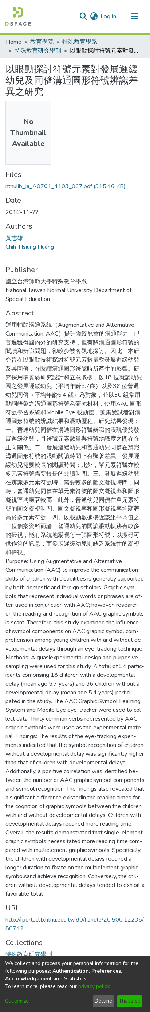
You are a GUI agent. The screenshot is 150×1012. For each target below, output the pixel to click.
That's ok (129, 1000)
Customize (17, 1000)
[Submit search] (83, 16)
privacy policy (93, 986)
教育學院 (42, 42)
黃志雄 (14, 238)
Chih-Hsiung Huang (29, 247)
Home (13, 42)
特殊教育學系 (79, 42)
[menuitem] (93, 16)
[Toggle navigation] (134, 16)
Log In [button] (108, 16)
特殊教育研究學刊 (38, 51)
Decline (103, 1000)
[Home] (18, 16)
